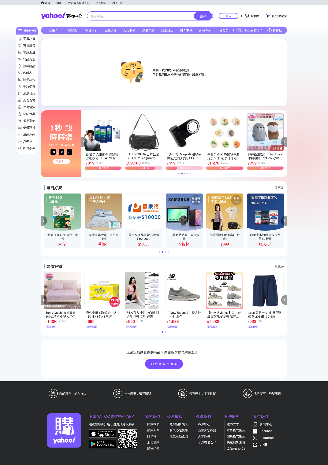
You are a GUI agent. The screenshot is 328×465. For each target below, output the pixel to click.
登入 (228, 16)
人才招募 (204, 436)
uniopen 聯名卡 (252, 30)
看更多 (279, 187)
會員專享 (205, 30)
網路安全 (153, 430)
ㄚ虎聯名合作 (207, 442)
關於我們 (153, 424)
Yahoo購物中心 (61, 15)
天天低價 (129, 30)
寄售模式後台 (236, 430)
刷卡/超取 (186, 30)
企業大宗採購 (207, 430)
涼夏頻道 (148, 30)
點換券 (53, 30)
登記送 (72, 30)
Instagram (267, 437)
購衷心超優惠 (179, 430)
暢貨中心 (91, 30)
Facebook (267, 431)
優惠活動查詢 (179, 436)
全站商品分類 (236, 448)
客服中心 (204, 424)
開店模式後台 (236, 436)
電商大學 (233, 424)
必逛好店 (167, 30)
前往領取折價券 (164, 364)
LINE (263, 444)
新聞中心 (266, 424)
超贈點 (277, 30)
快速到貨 (110, 30)
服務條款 (153, 442)
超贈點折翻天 (179, 424)
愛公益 (224, 30)
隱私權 (151, 436)
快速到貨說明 (236, 442)
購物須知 (153, 448)
